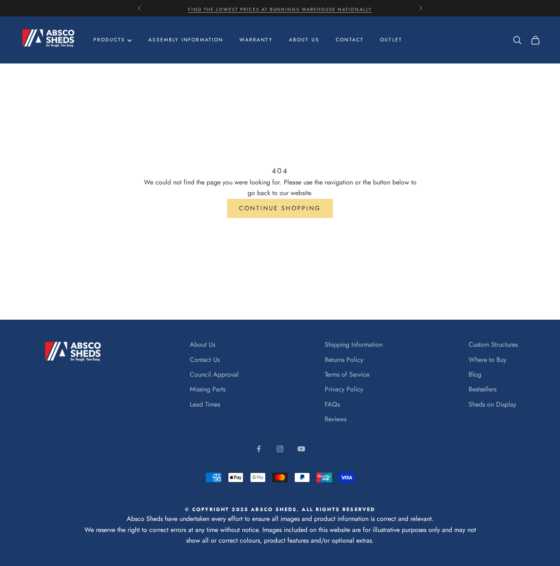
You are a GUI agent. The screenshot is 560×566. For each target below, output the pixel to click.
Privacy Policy (344, 389)
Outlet (391, 39)
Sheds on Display (492, 404)
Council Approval (214, 374)
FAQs (332, 404)
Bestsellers (482, 389)
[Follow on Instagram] (280, 449)
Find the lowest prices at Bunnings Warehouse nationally (280, 8)
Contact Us (205, 359)
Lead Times (205, 404)
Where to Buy (487, 359)
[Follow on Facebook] (259, 449)
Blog (475, 374)
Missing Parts (207, 389)
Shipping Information (353, 344)
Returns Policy (344, 359)
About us (304, 39)
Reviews (335, 419)
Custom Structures (493, 344)
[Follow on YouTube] (301, 449)
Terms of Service (347, 374)
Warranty (255, 39)
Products (109, 39)
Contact (350, 39)
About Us (202, 344)
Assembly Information (185, 39)
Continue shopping (280, 208)
